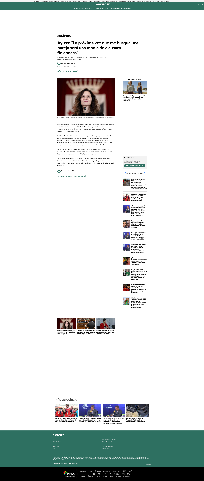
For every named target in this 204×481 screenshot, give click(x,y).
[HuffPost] (58, 434)
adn (124, 471)
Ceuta (90, 1)
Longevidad (156, 1)
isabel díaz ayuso (79, 176)
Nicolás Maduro (105, 1)
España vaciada (122, 1)
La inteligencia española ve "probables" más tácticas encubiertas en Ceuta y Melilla (135, 420)
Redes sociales (96, 1)
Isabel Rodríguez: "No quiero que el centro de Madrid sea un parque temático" (105, 332)
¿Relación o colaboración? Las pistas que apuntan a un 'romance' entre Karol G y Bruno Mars (139, 261)
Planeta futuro (123, 474)
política (75, 8)
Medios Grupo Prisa (69, 476)
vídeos (97, 8)
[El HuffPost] (103, 4)
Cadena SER (114, 471)
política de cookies (107, 441)
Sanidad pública (131, 1)
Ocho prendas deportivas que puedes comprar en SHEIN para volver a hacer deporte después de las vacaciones (134, 98)
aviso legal (105, 444)
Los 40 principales (91, 471)
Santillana (99, 471)
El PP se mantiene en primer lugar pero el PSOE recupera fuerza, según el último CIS (86, 332)
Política (64, 36)
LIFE (92, 8)
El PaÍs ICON (105, 476)
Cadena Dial (111, 474)
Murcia (167, 1)
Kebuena (129, 474)
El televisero (104, 8)
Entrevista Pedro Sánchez (47, 1)
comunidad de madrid (65, 176)
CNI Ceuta (56, 1)
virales (87, 8)
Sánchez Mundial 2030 (66, 1)
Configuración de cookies (109, 439)
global (81, 8)
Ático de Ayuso (76, 1)
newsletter (56, 446)
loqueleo (119, 476)
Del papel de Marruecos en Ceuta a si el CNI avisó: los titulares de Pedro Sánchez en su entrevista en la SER (138, 236)
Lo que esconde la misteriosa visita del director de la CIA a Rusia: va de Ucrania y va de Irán (138, 224)
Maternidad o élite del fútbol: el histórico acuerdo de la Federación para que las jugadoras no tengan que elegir (138, 288)
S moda (112, 476)
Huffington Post (86, 474)
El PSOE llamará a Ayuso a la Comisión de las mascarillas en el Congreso (66, 332)
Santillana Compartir (107, 471)
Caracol (130, 471)
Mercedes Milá (113, 1)
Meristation (126, 476)
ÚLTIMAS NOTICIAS (126, 8)
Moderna (90, 476)
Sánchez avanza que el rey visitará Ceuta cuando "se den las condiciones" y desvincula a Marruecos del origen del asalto (138, 248)
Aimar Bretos (84, 1)
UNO (95, 474)
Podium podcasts (98, 476)
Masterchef (149, 1)
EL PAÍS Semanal (117, 474)
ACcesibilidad (105, 448)
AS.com (119, 471)
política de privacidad (107, 446)
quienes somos (56, 441)
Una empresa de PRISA (69, 472)
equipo (54, 439)
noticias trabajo (115, 8)
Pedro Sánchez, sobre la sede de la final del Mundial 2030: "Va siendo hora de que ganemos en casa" (138, 197)
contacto (55, 444)
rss (54, 448)
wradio (99, 474)
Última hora (194, 4)
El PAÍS (84, 471)
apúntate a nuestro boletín (134, 165)
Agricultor (162, 1)
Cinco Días (105, 474)
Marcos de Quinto (141, 1)
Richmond (83, 476)
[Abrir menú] (2, 4)
